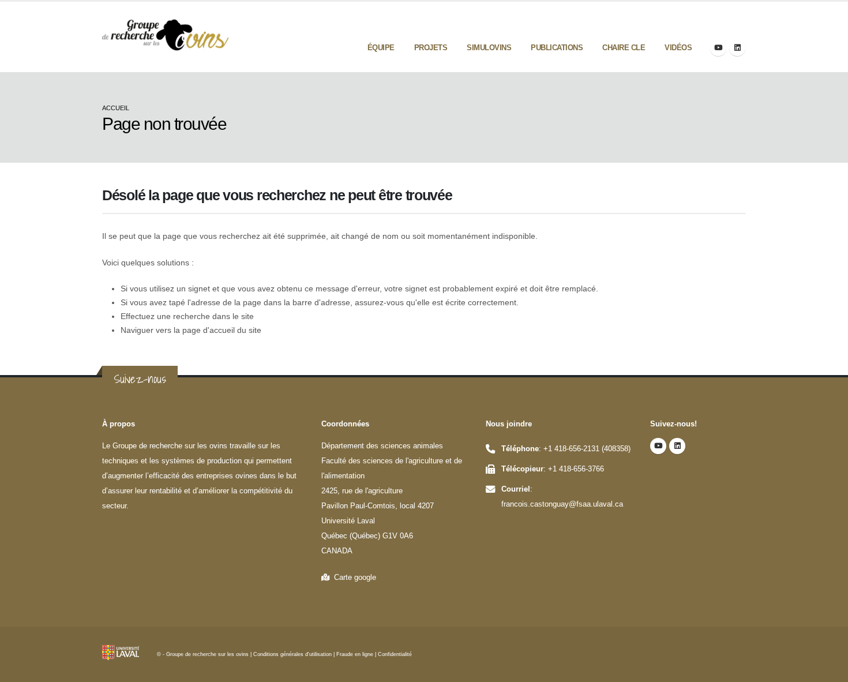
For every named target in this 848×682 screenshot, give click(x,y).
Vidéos (678, 47)
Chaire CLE (623, 47)
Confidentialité (395, 654)
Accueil (115, 107)
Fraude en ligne (354, 654)
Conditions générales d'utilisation (292, 654)
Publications (557, 47)
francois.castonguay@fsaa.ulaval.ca (562, 504)
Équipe (381, 47)
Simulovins (489, 47)
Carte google (352, 578)
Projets (431, 47)
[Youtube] (718, 48)
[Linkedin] (737, 48)
